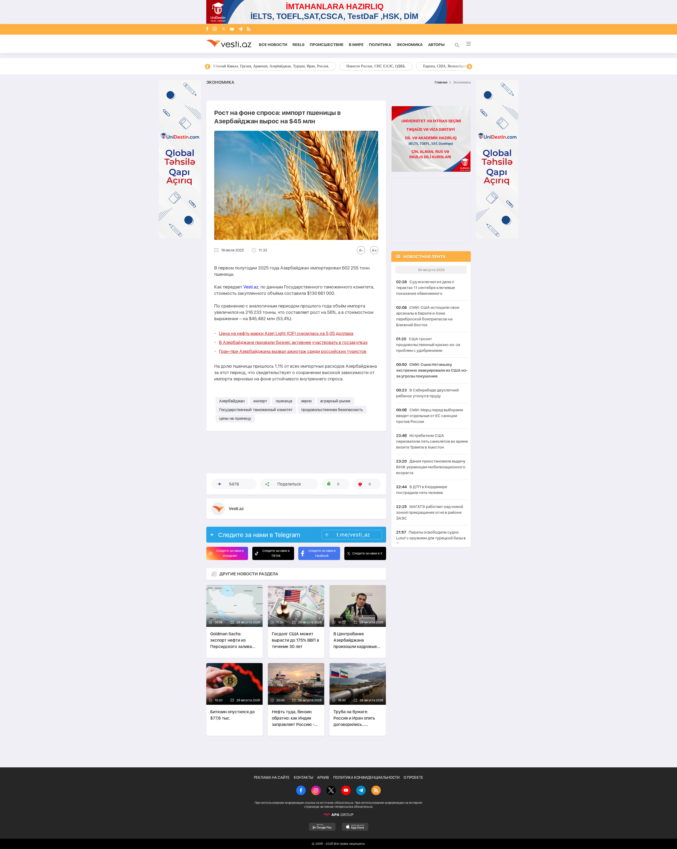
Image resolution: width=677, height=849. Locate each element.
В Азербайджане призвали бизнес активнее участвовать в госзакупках (293, 342)
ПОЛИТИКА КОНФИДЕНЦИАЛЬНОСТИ (366, 777)
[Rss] (248, 29)
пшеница (284, 401)
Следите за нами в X (367, 553)
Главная (441, 82)
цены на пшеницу (235, 418)
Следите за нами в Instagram (230, 553)
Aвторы (436, 44)
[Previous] (207, 67)
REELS (298, 44)
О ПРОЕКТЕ (413, 777)
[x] (223, 29)
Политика (380, 44)
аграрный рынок (335, 401)
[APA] (338, 814)
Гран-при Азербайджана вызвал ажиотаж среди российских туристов (292, 351)
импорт (260, 401)
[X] (331, 791)
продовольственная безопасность (332, 409)
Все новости (273, 44)
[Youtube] (232, 29)
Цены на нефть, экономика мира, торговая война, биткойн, (260, 66)
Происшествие (327, 44)
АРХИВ (323, 777)
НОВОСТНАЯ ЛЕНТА (424, 256)
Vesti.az (250, 287)
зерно (306, 401)
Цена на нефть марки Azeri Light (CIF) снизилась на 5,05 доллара (286, 333)
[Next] (469, 67)
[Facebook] (207, 29)
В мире (356, 44)
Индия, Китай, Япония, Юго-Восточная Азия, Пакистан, (370, 66)
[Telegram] (240, 29)
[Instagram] (215, 29)
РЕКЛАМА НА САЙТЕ (272, 777)
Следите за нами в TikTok (276, 553)
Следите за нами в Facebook (322, 553)
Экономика (410, 44)
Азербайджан (232, 401)
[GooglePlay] (322, 827)
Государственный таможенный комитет (255, 409)
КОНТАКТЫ (303, 777)
